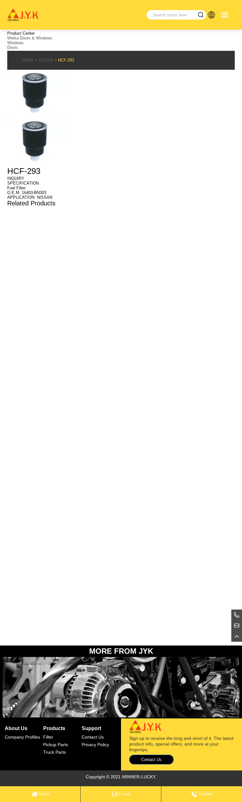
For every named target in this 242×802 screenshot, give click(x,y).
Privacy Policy (95, 744)
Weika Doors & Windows (29, 38)
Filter (46, 60)
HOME (28, 60)
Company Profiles (22, 737)
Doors (12, 47)
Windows (15, 42)
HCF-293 (66, 60)
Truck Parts (54, 752)
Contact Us (93, 737)
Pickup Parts (55, 744)
